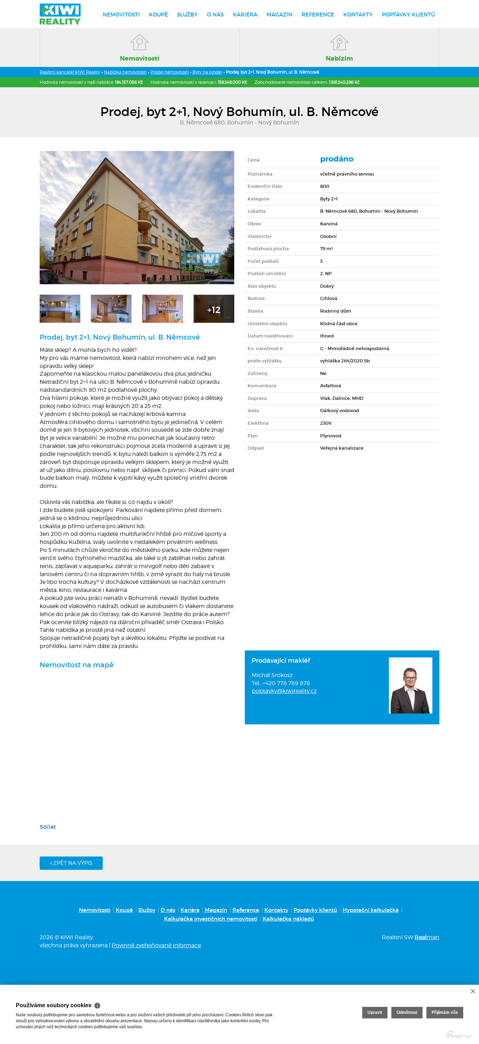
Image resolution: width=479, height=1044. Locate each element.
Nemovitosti (121, 14)
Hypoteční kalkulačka (371, 910)
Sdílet (48, 826)
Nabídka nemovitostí (125, 72)
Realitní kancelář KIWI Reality (70, 72)
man (426, 937)
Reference (318, 14)
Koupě (158, 14)
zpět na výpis (72, 863)
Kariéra (245, 14)
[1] (137, 217)
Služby (187, 14)
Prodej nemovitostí (169, 72)
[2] (60, 308)
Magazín (279, 14)
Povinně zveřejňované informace (156, 945)
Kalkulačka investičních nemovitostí (210, 918)
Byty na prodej (207, 72)
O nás (215, 14)
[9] (111, 308)
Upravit (374, 1012)
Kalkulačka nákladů (288, 918)
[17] (214, 308)
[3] (162, 308)
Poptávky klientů (408, 14)
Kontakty (358, 14)
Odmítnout (407, 1012)
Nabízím (339, 58)
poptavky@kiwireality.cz (284, 691)
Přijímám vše (445, 1012)
